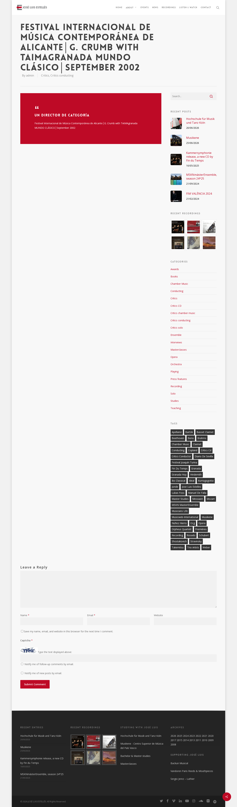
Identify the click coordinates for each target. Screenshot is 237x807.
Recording (176, 386)
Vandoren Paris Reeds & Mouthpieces (192, 771)
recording (177, 535)
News (155, 7)
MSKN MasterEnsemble (185, 505)
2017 (173, 740)
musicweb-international (185, 517)
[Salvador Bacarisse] (209, 242)
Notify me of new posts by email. (43, 673)
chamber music (180, 444)
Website (158, 615)
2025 (179, 735)
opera (201, 523)
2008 (173, 744)
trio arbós (193, 547)
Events (145, 7)
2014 (186, 740)
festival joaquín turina (184, 462)
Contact (206, 7)
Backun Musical (179, 763)
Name (24, 615)
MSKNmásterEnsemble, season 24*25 (42, 774)
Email (91, 615)
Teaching (176, 408)
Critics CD (176, 305)
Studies (175, 400)
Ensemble (176, 335)
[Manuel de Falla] (209, 227)
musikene (207, 517)
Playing (175, 371)
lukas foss (178, 492)
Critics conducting (62, 75)
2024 (186, 735)
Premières (201, 529)
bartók (189, 432)
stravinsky (196, 541)
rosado (191, 535)
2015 (179, 740)
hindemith (196, 474)
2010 (204, 740)
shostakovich (179, 541)
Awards (175, 269)
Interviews (176, 342)
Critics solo (177, 327)
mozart (211, 498)
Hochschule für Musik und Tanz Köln (40, 735)
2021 (204, 735)
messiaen (197, 498)
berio (191, 438)
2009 (211, 740)
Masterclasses (179, 349)
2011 (198, 740)
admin (30, 75)
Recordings (169, 7)
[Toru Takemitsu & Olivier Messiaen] (178, 242)
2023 (192, 735)
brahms (201, 438)
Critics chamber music (183, 313)
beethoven (178, 438)
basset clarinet (205, 432)
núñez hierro (179, 523)
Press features (179, 379)
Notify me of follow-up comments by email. (49, 664)
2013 (192, 740)
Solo (173, 393)
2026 (173, 735)
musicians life (180, 511)
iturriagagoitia (206, 480)
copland (192, 450)
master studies (180, 498)
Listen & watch (188, 7)
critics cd (206, 450)
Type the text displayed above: (55, 652)
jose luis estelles (191, 486)
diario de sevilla (204, 456)
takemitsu (178, 547)
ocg (192, 523)
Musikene (25, 747)
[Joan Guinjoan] (193, 242)
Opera (174, 357)
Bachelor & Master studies (135, 756)
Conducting (177, 291)
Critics (45, 75)
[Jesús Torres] (193, 227)
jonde (175, 486)
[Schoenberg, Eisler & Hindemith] (178, 227)
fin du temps (180, 468)
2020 (211, 735)
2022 (198, 735)
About (130, 7)
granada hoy (179, 474)
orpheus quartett (182, 529)
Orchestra (176, 364)
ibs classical (178, 480)
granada (196, 468)
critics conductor (181, 456)
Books (174, 276)
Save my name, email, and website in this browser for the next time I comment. (68, 631)
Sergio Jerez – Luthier (182, 778)
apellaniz (177, 432)
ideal (191, 480)
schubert (204, 535)
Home (119, 7)
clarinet (197, 444)
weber (206, 547)
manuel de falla (197, 492)
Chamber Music (179, 283)
